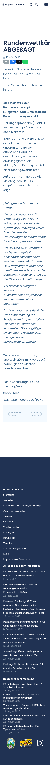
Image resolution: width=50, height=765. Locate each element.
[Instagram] (31, 4)
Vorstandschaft (12, 527)
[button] (36, 4)
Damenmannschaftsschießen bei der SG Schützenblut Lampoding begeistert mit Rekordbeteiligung (24, 638)
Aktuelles (8, 500)
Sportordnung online (14, 548)
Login (6, 554)
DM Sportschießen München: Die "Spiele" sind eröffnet (21, 728)
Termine (7, 543)
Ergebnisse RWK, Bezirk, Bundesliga (22, 505)
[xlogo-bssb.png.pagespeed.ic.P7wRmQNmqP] (11, 743)
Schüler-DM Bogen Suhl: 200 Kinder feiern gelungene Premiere (22, 696)
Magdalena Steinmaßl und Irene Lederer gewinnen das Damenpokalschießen (20, 588)
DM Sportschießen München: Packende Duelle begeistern (24, 717)
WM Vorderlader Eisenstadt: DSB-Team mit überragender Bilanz (24, 706)
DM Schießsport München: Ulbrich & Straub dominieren (22, 686)
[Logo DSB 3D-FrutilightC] (26, 743)
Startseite (8, 495)
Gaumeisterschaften (14, 511)
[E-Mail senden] (6, 62)
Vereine (7, 516)
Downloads (9, 537)
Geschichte (9, 521)
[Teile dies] (13, 62)
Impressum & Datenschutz (17, 559)
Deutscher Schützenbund (18, 679)
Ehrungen (8, 532)
